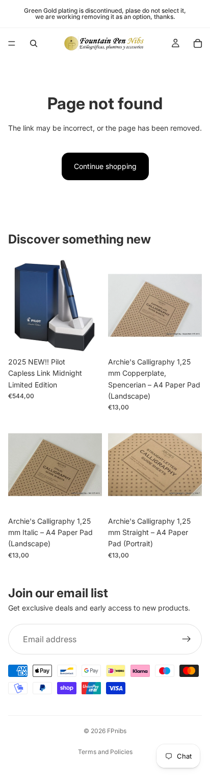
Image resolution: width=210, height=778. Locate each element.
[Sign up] (186, 639)
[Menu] (11, 43)
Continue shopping (105, 166)
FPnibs (116, 731)
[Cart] (198, 43)
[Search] (33, 43)
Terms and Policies (105, 752)
